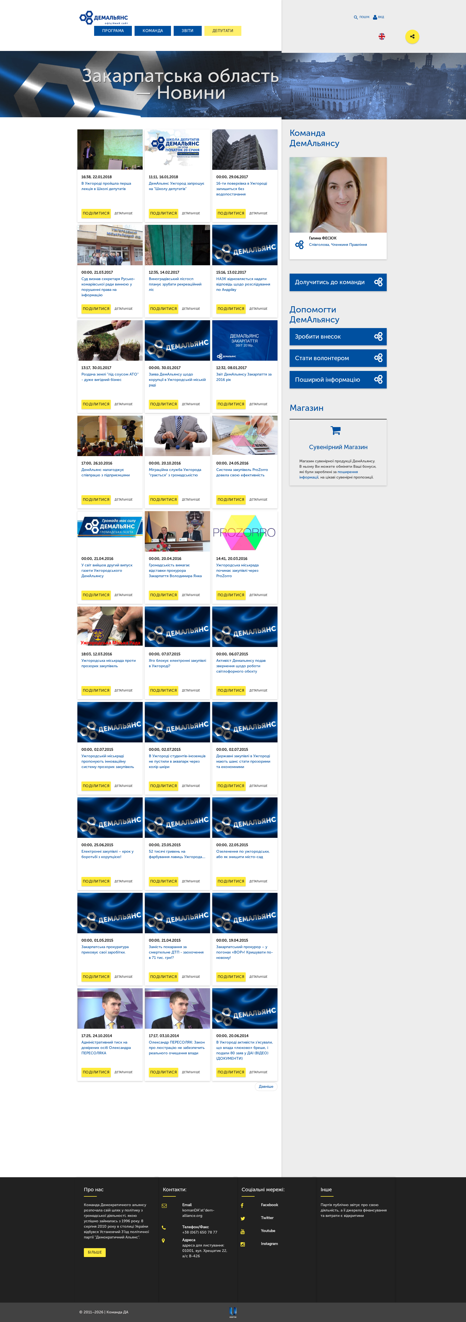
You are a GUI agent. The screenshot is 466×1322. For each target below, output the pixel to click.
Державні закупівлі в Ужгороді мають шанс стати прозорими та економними (243, 761)
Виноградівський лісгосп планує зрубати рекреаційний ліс (175, 284)
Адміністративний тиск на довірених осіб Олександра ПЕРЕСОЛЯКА (106, 1047)
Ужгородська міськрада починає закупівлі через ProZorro (237, 570)
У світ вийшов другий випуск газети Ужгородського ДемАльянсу (106, 570)
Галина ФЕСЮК (323, 238)
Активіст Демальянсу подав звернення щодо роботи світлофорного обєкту (241, 666)
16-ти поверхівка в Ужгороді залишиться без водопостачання (241, 189)
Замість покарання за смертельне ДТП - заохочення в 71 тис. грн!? (176, 952)
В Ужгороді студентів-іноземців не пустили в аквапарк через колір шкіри (177, 761)
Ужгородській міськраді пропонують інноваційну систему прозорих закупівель (107, 761)
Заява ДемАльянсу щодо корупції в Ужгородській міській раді (177, 379)
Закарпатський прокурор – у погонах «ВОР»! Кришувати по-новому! (244, 952)
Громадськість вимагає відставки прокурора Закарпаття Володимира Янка (175, 570)
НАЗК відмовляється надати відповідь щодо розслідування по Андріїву (243, 284)
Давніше (266, 1086)
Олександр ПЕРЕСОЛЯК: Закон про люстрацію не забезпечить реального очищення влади (177, 1047)
